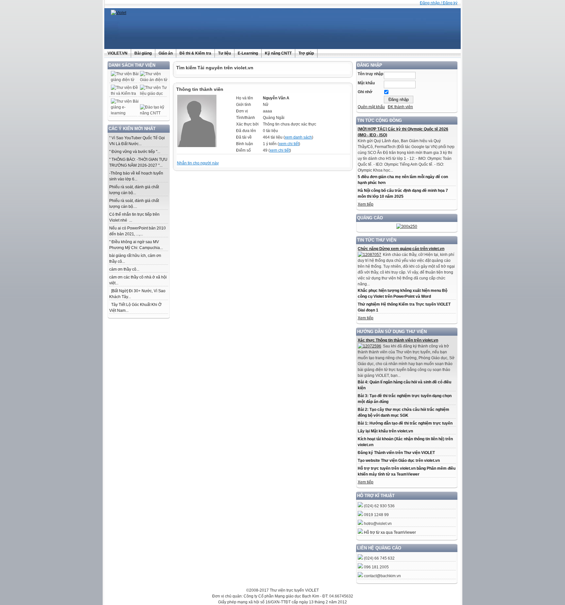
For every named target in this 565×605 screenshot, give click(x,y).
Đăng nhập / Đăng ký (438, 3)
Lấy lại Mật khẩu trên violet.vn (385, 431)
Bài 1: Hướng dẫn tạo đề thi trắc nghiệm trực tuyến (405, 423)
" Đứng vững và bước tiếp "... (134, 151)
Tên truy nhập (370, 74)
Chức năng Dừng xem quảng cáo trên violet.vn (401, 248)
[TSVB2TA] (406, 226)
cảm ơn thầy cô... (124, 269)
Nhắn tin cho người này (198, 163)
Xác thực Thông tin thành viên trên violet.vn (398, 340)
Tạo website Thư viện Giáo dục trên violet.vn (399, 460)
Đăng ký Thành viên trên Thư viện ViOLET (396, 452)
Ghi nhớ (365, 92)
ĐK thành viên (400, 107)
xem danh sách (298, 137)
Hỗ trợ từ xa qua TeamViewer (390, 532)
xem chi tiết (289, 144)
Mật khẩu (366, 83)
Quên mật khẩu (371, 107)
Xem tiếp (365, 204)
